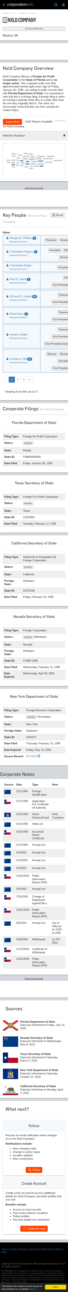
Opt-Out (34, 1249)
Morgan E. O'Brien (27, 161)
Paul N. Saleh (19, 279)
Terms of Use (9, 1249)
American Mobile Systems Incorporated (41, 156)
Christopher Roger (20, 265)
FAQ (4, 1252)
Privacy (23, 1249)
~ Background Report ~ (18, 242)
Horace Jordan (18, 334)
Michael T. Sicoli (8, 162)
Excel (59, 215)
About (58, 1249)
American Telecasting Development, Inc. (51, 156)
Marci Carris (24, 156)
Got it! (55, 1287)
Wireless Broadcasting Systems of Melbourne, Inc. (58, 160)
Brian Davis (18, 313)
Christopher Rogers (30, 168)
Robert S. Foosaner (13, 162)
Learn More (12, 121)
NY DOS (31, 756)
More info (32, 1289)
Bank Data (47, 1249)
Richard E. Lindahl (22, 296)
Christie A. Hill (20, 358)
